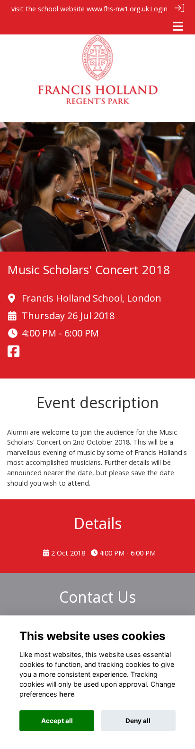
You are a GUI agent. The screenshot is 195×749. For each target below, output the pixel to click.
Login (159, 8)
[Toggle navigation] (178, 26)
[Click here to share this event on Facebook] (13, 354)
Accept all (57, 720)
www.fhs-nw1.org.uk (118, 8)
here (67, 694)
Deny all (138, 720)
